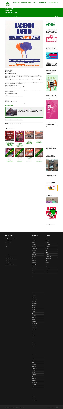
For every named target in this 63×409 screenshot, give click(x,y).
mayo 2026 (34, 240)
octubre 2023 (34, 266)
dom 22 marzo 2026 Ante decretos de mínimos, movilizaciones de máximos (9, 262)
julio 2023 (33, 270)
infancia (47, 252)
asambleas (47, 240)
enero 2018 (34, 380)
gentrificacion (8, 119)
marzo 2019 (34, 364)
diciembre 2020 (34, 321)
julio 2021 (33, 307)
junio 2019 (33, 358)
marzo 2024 (34, 258)
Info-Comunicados (16, 2)
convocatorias (10, 16)
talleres (47, 274)
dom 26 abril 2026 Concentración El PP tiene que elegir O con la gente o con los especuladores (11, 251)
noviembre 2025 (34, 248)
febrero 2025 (34, 254)
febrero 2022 (34, 293)
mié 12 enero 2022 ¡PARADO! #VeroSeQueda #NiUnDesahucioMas (39, 159)
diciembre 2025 (34, 246)
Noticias (29, 2)
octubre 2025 (34, 250)
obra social (47, 262)
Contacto (35, 2)
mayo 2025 (34, 252)
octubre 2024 (34, 256)
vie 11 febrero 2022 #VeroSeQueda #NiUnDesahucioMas (39, 141)
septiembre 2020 (34, 327)
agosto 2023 (34, 268)
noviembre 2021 (34, 299)
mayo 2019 (34, 360)
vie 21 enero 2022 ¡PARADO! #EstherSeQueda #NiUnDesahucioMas (10, 159)
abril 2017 (33, 392)
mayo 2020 (34, 335)
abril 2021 (33, 313)
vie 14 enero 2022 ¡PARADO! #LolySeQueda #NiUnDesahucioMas (29, 159)
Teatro (46, 276)
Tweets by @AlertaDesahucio (50, 224)
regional (47, 270)
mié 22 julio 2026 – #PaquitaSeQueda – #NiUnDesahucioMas (11, 239)
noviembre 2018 (34, 368)
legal (46, 260)
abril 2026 (33, 242)
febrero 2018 (34, 378)
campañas (47, 242)
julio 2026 (33, 238)
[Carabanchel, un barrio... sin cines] (24, 111)
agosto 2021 (34, 305)
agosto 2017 (34, 384)
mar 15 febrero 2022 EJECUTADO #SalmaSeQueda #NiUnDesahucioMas (29, 141)
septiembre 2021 (34, 303)
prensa (47, 266)
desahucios (47, 248)
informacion (47, 254)
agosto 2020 (34, 329)
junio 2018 (33, 372)
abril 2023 (33, 276)
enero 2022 (34, 295)
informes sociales (48, 256)
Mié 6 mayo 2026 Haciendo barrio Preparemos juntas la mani (9, 244)
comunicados (48, 244)
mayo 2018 (34, 374)
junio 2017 (33, 388)
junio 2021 (33, 309)
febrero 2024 (34, 260)
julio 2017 (33, 386)
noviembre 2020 (34, 323)
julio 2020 (33, 331)
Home (6, 16)
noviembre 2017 (34, 382)
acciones (47, 238)
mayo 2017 (33, 390)
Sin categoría (47, 272)
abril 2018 (33, 376)
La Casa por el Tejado (52, 2)
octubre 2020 (34, 325)
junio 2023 (33, 272)
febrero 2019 (34, 366)
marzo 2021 (34, 315)
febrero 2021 (34, 317)
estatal (47, 250)
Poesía (46, 264)
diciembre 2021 (34, 297)
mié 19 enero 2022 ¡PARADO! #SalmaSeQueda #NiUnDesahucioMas (19, 159)
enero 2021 (33, 319)
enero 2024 (34, 262)
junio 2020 (33, 333)
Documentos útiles (42, 2)
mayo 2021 (33, 311)
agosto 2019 (34, 354)
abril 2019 (33, 362)
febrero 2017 (34, 396)
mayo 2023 (34, 274)
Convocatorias (24, 2)
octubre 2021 (34, 301)
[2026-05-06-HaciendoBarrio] (24, 44)
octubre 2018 (34, 370)
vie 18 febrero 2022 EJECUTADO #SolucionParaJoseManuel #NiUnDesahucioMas (19, 145)
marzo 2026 (34, 244)
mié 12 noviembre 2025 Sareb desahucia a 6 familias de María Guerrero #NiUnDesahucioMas (10, 144)
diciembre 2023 (34, 264)
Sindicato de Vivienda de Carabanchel (17, 119)
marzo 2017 (34, 394)
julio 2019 (33, 356)
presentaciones (48, 268)
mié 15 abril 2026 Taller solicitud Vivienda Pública (10, 257)
